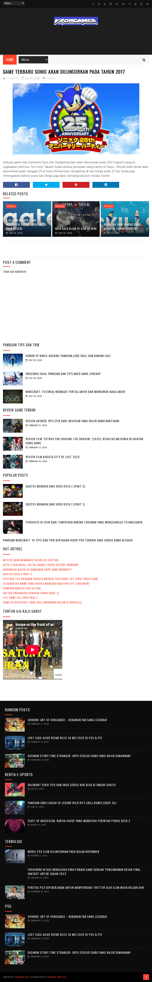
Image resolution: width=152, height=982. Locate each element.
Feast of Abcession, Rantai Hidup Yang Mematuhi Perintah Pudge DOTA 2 (79, 820)
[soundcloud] (147, 4)
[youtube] (135, 4)
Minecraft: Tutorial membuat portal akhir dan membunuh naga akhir (75, 391)
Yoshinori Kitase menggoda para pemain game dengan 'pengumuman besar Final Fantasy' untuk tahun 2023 (84, 871)
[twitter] (99, 4)
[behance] (123, 4)
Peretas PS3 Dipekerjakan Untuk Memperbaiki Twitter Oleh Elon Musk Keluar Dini (86, 887)
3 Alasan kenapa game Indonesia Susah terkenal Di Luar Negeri (26, 224)
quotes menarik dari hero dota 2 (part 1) (55, 504)
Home (9, 59)
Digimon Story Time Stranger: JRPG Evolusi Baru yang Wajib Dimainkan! (79, 756)
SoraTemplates (21, 976)
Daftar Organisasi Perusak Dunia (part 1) (31, 593)
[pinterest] (141, 4)
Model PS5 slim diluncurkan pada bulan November (63, 851)
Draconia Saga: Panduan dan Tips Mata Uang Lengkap (63, 373)
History (51, 78)
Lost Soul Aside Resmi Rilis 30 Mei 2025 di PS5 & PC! (65, 738)
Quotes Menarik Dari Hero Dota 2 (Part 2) (55, 486)
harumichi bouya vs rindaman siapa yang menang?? (37, 569)
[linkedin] (105, 4)
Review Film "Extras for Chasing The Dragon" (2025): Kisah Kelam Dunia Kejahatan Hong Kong (84, 441)
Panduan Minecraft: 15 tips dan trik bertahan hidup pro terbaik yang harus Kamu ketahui (68, 540)
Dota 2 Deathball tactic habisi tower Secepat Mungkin (40, 565)
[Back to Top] (146, 977)
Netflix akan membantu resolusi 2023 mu (31, 560)
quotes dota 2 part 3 (17, 574)
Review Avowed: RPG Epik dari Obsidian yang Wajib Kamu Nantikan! (72, 421)
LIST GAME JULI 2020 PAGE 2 (20, 597)
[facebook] (93, 4)
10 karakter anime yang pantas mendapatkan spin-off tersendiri (46, 583)
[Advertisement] (76, 40)
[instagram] (110, 4)
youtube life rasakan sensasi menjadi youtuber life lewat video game (50, 579)
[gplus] (117, 4)
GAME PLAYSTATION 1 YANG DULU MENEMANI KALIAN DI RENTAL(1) (42, 602)
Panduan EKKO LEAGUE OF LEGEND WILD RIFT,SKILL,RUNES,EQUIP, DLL (72, 803)
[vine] (129, 4)
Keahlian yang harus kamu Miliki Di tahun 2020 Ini (122, 226)
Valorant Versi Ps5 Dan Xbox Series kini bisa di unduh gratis (72, 785)
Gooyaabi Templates (56, 976)
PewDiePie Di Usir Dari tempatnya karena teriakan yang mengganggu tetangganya (84, 522)
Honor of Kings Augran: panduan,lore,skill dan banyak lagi (68, 355)
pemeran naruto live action (22, 588)
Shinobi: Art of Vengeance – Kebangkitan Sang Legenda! (67, 720)
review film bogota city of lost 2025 (53, 457)
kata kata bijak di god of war (76, 228)
